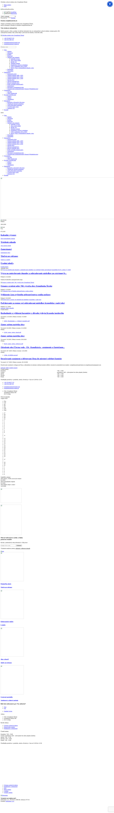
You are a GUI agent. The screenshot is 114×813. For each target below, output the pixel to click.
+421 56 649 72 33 (9, 38)
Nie (5, 708)
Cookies (6, 791)
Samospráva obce (12, 74)
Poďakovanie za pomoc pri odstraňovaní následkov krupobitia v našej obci (33, 303)
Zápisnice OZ (11, 108)
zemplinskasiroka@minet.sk (11, 44)
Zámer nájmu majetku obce (13, 324)
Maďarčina (14, 13)
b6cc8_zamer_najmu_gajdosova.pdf (13, 343)
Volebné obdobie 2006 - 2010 (15, 75)
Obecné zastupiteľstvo (13, 81)
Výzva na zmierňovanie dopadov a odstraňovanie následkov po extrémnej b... (34, 273)
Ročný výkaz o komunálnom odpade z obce (22, 68)
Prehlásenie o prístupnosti (10, 728)
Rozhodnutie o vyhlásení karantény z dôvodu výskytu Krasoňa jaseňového (32, 313)
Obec (5, 50)
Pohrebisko (10, 69)
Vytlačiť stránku (8, 792)
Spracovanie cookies (9, 727)
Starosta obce (10, 80)
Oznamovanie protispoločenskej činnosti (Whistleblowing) (22, 89)
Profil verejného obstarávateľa (15, 84)
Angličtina (13, 12)
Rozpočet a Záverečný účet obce (16, 102)
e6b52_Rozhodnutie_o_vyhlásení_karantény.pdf (17, 321)
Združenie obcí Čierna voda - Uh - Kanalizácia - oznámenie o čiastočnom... (33, 347)
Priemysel (10, 56)
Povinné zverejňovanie (10, 95)
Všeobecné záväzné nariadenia (15, 104)
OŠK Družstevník (12, 93)
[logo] (12, 35)
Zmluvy (9, 96)
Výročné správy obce (13, 107)
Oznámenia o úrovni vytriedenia (19, 65)
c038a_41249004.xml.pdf (11, 355)
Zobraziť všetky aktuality (7, 308)
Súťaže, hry (14, 62)
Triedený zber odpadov (13, 57)
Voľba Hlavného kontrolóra (14, 105)
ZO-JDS (9, 92)
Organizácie (7, 90)
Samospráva (7, 72)
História (9, 51)
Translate (13, 18)
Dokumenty (7, 101)
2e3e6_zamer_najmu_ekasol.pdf (12, 332)
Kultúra (9, 54)
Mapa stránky (7, 5)
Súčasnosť (10, 53)
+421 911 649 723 (9, 39)
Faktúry (9, 98)
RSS (5, 6)
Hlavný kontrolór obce (13, 83)
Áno (5, 707)
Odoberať (19, 545)
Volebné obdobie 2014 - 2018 (15, 78)
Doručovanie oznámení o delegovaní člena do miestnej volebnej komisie (31, 359)
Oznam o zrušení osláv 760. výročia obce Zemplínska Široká (26, 286)
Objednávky (10, 99)
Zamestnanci (10, 86)
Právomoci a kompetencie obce (15, 87)
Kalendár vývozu (15, 59)
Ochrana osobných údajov (11, 725)
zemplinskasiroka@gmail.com (12, 42)
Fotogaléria (10, 71)
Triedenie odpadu (15, 63)
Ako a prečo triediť (16, 60)
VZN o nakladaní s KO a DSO (19, 66)
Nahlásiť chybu (8, 711)
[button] (109, 4)
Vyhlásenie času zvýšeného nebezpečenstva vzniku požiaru (25, 295)
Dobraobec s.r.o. (10, 801)
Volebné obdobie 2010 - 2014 (15, 77)
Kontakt (6, 110)
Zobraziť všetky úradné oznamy (9, 368)
